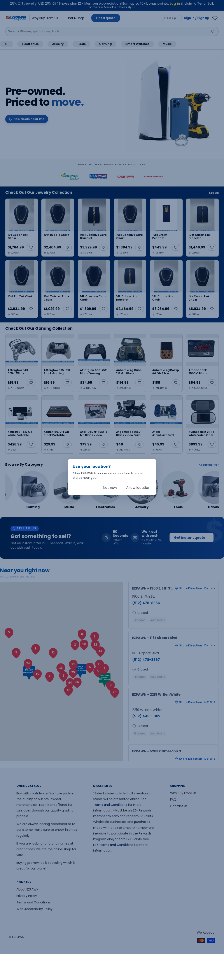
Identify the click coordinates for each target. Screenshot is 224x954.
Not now (110, 487)
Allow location (138, 487)
